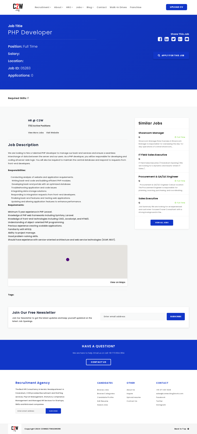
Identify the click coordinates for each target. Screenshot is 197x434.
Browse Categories (106, 393)
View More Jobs (36, 132)
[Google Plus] (180, 39)
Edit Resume (102, 401)
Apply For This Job (172, 55)
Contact (102, 7)
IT (28, 98)
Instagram (161, 405)
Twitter (159, 401)
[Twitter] (173, 39)
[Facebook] (160, 39)
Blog (89, 7)
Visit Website (52, 132)
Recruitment (42, 7)
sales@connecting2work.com (169, 393)
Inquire (130, 393)
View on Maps (117, 282)
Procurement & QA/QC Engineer (158, 176)
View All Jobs (161, 222)
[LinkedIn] (167, 39)
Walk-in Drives (118, 7)
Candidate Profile (105, 397)
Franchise (135, 7)
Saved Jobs (102, 405)
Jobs (79, 7)
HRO (68, 7)
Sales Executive (148, 198)
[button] (67, 259)
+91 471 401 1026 (163, 390)
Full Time (30, 46)
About (57, 7)
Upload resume (134, 397)
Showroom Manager (151, 133)
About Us (131, 390)
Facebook (160, 397)
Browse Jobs (103, 390)
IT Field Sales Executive (153, 154)
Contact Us (98, 362)
